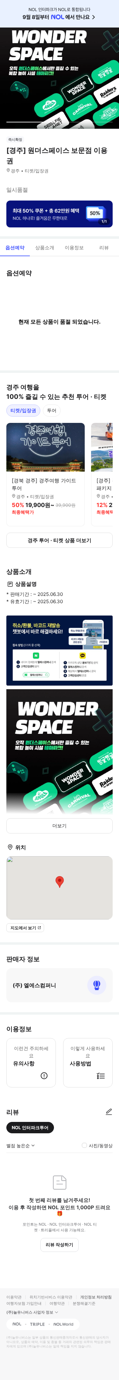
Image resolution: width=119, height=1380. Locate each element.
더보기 (59, 826)
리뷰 (104, 247)
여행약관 (57, 1303)
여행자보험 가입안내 (24, 1303)
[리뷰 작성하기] (109, 1112)
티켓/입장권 (23, 410)
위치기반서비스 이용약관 (51, 1297)
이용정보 (74, 247)
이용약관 (14, 1297)
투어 (51, 410)
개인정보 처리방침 (96, 1297)
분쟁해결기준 (84, 1303)
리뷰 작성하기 (59, 1244)
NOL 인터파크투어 (30, 1127)
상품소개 (44, 247)
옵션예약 (14, 247)
